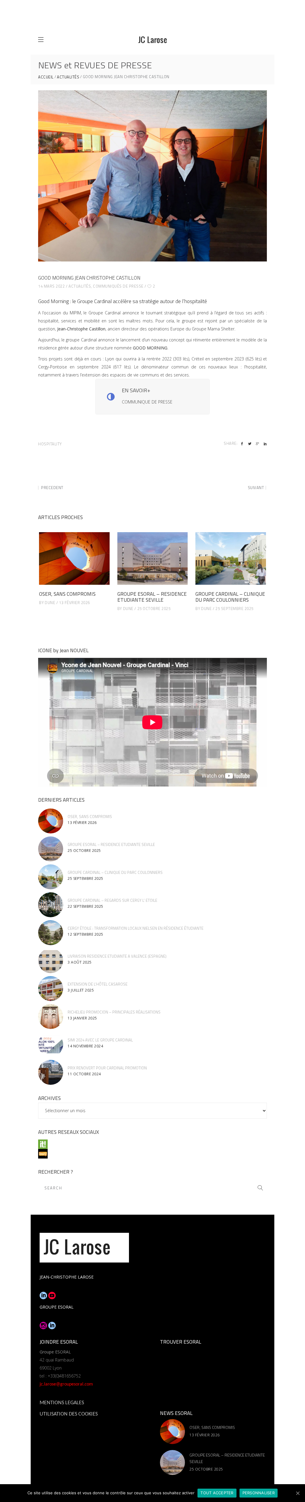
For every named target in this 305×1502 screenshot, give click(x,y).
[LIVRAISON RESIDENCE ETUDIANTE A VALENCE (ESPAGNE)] (50, 960)
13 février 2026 (74, 603)
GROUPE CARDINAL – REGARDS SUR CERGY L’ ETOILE (112, 900)
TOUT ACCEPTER (216, 1492)
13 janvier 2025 (82, 1018)
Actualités (68, 77)
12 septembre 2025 (85, 934)
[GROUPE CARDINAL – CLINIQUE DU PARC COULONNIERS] (230, 558)
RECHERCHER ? (55, 1172)
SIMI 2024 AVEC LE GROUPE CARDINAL (100, 1040)
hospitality (50, 444)
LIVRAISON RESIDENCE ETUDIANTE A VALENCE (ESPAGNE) (117, 956)
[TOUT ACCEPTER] (298, 1493)
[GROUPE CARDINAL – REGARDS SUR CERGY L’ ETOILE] (50, 904)
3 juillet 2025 (81, 990)
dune (50, 603)
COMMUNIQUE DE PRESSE (147, 402)
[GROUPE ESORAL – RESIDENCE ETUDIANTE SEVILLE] (152, 558)
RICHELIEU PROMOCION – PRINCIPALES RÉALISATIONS (114, 1012)
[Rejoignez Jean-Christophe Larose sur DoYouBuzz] (152, 1154)
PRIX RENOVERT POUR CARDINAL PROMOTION (107, 1068)
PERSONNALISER (258, 1492)
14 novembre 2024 (85, 1046)
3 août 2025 (80, 962)
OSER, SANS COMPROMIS (67, 594)
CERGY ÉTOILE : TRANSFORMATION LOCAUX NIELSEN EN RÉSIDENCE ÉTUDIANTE (135, 928)
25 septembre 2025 (234, 608)
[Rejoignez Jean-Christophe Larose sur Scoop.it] (152, 1144)
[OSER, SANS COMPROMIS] (74, 558)
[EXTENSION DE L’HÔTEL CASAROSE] (50, 988)
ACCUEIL (46, 77)
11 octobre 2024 (84, 1074)
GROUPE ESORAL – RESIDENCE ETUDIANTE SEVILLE (152, 597)
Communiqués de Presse (118, 286)
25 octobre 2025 (154, 608)
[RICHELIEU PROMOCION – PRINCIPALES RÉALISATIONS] (50, 1016)
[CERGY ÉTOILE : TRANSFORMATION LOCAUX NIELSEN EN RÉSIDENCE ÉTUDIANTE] (50, 932)
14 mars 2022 (51, 286)
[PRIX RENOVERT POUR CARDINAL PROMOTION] (50, 1072)
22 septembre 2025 (85, 906)
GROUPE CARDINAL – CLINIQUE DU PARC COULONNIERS (230, 597)
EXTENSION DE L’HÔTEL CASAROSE (97, 984)
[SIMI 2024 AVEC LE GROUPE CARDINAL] (50, 1044)
